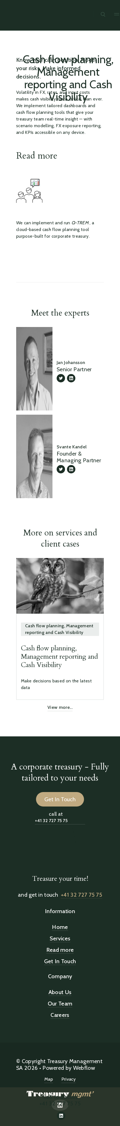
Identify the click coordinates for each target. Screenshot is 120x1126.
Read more (36, 156)
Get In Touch (60, 799)
